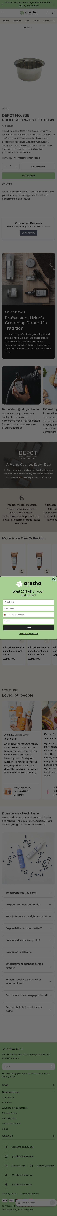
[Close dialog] (54, 579)
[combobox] (7, 614)
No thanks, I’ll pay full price (28, 634)
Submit (28, 628)
